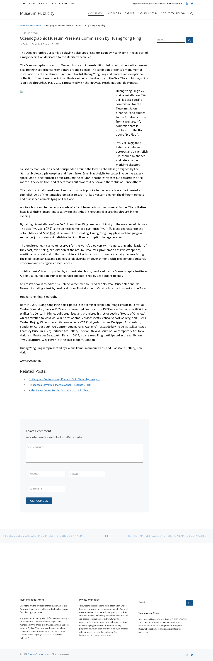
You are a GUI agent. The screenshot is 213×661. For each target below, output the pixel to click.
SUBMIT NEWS (178, 619)
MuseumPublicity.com (39, 654)
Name (34, 474)
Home (23, 25)
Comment (35, 447)
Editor (26, 44)
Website (36, 488)
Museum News (34, 25)
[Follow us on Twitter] (192, 3)
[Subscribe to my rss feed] (187, 3)
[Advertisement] (175, 96)
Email (74, 474)
